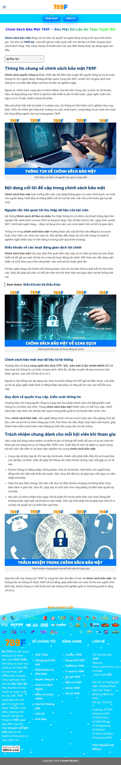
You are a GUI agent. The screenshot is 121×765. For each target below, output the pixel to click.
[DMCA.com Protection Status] (11, 748)
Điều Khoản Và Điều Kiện (41, 284)
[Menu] (4, 7)
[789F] (60, 7)
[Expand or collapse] (40, 59)
